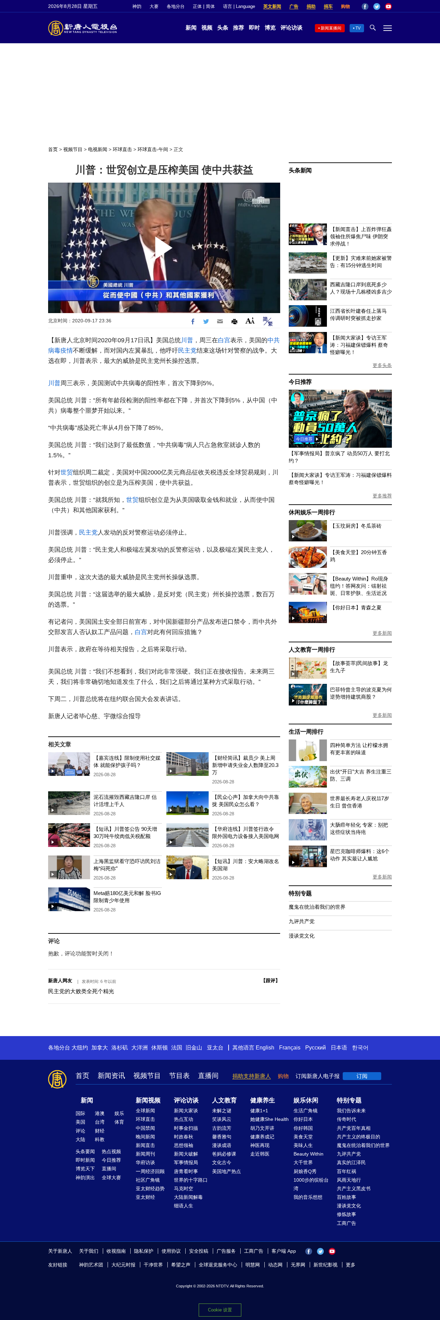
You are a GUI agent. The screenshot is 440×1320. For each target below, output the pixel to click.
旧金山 (194, 1048)
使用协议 (171, 1251)
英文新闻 (272, 6)
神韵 (136, 6)
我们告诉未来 (351, 1110)
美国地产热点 (226, 1171)
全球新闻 (145, 1110)
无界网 (298, 1264)
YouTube (388, 6)
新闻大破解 (186, 1154)
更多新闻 (382, 633)
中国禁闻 (145, 1128)
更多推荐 (382, 495)
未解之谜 (221, 1110)
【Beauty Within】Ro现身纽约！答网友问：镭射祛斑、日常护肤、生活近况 (359, 586)
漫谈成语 (221, 1145)
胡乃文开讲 (262, 1128)
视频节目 (72, 149)
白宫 (224, 340)
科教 (99, 1139)
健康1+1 (259, 1110)
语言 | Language (239, 6)
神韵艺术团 (91, 1264)
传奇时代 (346, 1119)
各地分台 (176, 6)
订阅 (361, 1076)
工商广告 (346, 1223)
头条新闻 (300, 170)
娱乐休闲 (306, 1100)
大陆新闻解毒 (188, 1197)
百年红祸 (346, 1171)
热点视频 (111, 1151)
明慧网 (252, 1264)
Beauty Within (308, 1154)
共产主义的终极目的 (358, 1136)
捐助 (311, 6)
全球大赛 (111, 1177)
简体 (210, 6)
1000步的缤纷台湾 (311, 1184)
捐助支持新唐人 (251, 1076)
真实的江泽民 (351, 1162)
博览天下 (85, 1168)
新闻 (191, 28)
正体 (197, 6)
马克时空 (183, 1188)
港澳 (99, 1113)
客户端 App (284, 1251)
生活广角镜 (306, 1110)
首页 (53, 149)
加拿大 (99, 1048)
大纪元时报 (123, 1264)
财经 (99, 1131)
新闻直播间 (331, 28)
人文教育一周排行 (312, 649)
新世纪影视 (326, 1264)
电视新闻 (97, 149)
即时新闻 (85, 1160)
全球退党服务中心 (218, 1264)
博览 (270, 28)
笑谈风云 (221, 1119)
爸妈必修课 (224, 1154)
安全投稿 (198, 1251)
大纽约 (80, 1048)
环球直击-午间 (153, 149)
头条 (222, 28)
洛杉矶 (119, 1048)
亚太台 (215, 1048)
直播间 (208, 1075)
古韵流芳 (221, 1128)
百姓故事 (346, 1197)
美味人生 (303, 1145)
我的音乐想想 (308, 1197)
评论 (80, 1131)
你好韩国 (303, 1128)
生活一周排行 (306, 731)
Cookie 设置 (220, 1309)
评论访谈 (291, 28)
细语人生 (183, 1205)
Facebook (365, 6)
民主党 (187, 350)
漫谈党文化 (302, 936)
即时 (254, 28)
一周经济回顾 (150, 1171)
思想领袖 (183, 1145)
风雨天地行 (349, 1180)
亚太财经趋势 (150, 1188)
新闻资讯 (111, 1075)
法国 (176, 1048)
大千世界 (303, 1162)
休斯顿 (159, 1048)
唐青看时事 (186, 1171)
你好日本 (303, 1119)
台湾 (99, 1122)
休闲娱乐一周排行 (312, 512)
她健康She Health (269, 1119)
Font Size (250, 320)
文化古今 (221, 1162)
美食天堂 (303, 1136)
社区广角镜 (148, 1180)
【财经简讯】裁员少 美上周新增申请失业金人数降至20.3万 (245, 765)
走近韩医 (260, 1154)
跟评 (270, 980)
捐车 (328, 6)
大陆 (80, 1139)
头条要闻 (85, 1151)
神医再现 (260, 1145)
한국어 (360, 1048)
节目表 (179, 1075)
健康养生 (262, 1100)
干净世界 (153, 1264)
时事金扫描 (186, 1128)
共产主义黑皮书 (354, 1188)
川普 (187, 340)
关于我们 (88, 1251)
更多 (350, 1264)
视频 (206, 28)
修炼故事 (346, 1214)
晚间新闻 (145, 1136)
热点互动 (183, 1119)
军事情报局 (186, 1162)
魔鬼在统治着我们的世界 (317, 907)
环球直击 (122, 149)
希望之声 (180, 1264)
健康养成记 (262, 1136)
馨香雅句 (221, 1136)
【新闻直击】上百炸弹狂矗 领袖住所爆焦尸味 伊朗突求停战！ (361, 236)
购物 (345, 6)
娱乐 (119, 1113)
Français (289, 1048)
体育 (119, 1122)
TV (358, 28)
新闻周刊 (145, 1154)
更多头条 (382, 365)
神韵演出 (85, 1177)
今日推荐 (300, 382)
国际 (80, 1113)
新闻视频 (148, 1100)
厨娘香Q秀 (305, 1171)
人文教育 (224, 1100)
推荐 (238, 28)
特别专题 (300, 893)
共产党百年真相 (354, 1128)
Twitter (376, 6)
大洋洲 (139, 1048)
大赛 (154, 6)
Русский (315, 1048)
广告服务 (226, 1251)
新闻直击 (145, 1145)
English (265, 1048)
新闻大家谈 (186, 1110)
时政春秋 (183, 1136)
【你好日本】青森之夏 (356, 607)
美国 (80, 1122)
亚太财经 (145, 1197)
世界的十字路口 (191, 1180)
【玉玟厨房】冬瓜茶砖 (356, 526)
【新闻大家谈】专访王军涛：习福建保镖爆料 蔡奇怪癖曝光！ (359, 345)
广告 (293, 6)
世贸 (66, 472)
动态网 (275, 1264)
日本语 (339, 1048)
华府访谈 (145, 1162)
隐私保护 (143, 1251)
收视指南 (116, 1251)
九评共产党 (302, 921)
